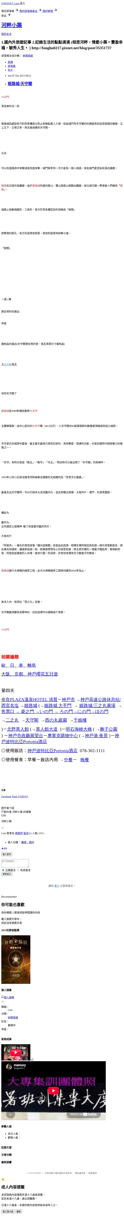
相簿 (10, 62)
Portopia (52, 750)
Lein (3, 815)
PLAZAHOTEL (29, 699)
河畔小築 (11, 25)
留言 (26, 833)
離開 (18, 1211)
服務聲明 (92, 1173)
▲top (4, 848)
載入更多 (7, 854)
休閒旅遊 (28, 55)
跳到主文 (6, 34)
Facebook (6, 796)
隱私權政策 (80, 1173)
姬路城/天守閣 (20, 84)
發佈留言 (7, 874)
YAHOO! (23, 796)
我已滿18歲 (8, 1211)
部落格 (12, 66)
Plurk (14, 796)
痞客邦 (19, 833)
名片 (10, 70)
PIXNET (37, 1173)
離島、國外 (27, 842)
